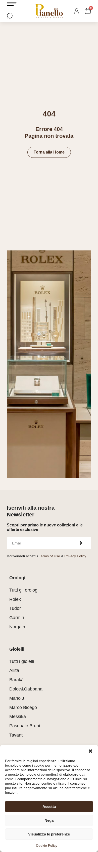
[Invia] (81, 543)
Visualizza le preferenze (49, 834)
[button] (90, 751)
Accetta (49, 806)
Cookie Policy (46, 845)
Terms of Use (49, 556)
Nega (49, 820)
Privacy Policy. (75, 556)
